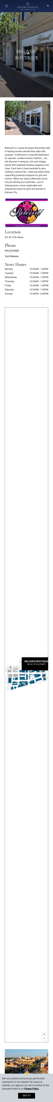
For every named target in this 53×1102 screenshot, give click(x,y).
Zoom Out (44, 1038)
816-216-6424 (12, 251)
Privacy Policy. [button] (31, 1089)
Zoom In (44, 1034)
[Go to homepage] (27, 6)
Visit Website (11, 256)
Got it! (27, 1096)
